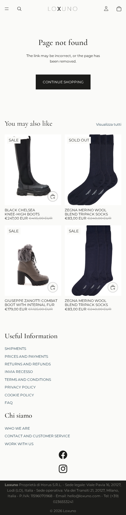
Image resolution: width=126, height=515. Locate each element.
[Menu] (6, 8)
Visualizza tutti (108, 124)
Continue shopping (63, 82)
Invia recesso (19, 371)
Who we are (17, 428)
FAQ (9, 402)
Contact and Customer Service (37, 436)
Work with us (19, 444)
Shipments (15, 348)
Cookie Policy (19, 395)
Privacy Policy (20, 387)
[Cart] (119, 8)
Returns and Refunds (28, 364)
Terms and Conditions (28, 379)
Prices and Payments (26, 356)
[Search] (19, 8)
